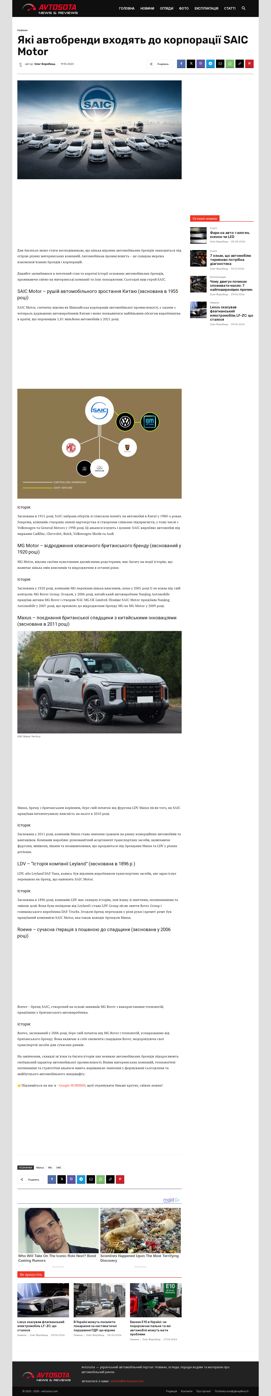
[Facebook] (181, 64)
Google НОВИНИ (72, 1085)
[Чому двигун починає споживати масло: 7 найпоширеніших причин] (198, 284)
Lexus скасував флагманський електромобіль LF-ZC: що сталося (40, 1326)
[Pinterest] (249, 64)
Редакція (171, 1391)
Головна (126, 8)
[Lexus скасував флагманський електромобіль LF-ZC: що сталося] (43, 1300)
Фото (184, 8)
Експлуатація (206, 8)
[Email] (220, 64)
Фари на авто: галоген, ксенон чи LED (230, 235)
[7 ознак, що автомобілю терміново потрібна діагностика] (198, 258)
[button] (243, 9)
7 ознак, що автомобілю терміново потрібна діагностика (230, 260)
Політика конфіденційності (232, 1391)
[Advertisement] (99, 216)
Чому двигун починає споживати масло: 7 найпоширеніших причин (231, 286)
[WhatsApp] (230, 64)
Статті (229, 8)
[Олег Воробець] (21, 64)
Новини (147, 8)
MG (50, 1167)
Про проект (203, 1391)
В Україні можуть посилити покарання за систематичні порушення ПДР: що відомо (95, 1326)
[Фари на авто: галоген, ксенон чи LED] (198, 235)
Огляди (166, 8)
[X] (191, 64)
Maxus (40, 1167)
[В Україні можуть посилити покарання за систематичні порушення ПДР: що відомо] (99, 1300)
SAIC (58, 1167)
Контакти (186, 1391)
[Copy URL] (239, 64)
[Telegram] (210, 64)
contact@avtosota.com (127, 1381)
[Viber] (200, 64)
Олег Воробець (44, 64)
